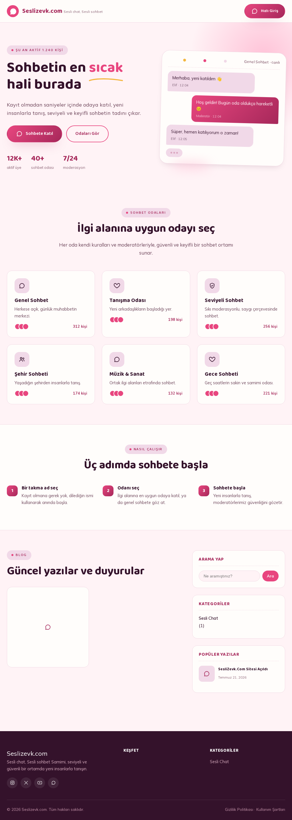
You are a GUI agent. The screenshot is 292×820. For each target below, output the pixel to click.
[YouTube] (39, 782)
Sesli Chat (208, 618)
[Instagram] (12, 782)
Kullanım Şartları (270, 809)
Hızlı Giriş (269, 10)
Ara (270, 576)
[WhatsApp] (53, 782)
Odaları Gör (87, 133)
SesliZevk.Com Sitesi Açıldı (243, 669)
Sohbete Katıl (39, 133)
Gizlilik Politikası (239, 809)
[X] (26, 782)
